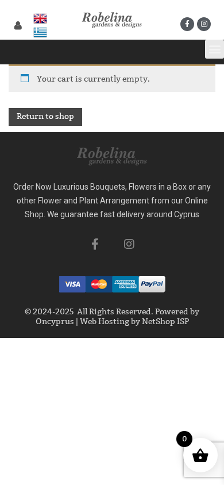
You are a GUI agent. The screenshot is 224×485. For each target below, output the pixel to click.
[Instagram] (204, 24)
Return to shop (45, 116)
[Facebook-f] (187, 24)
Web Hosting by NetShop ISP (134, 321)
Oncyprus (55, 321)
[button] (214, 49)
